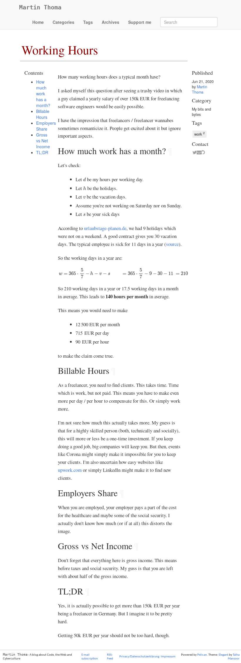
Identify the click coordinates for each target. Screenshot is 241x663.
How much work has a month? (43, 93)
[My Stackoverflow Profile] (205, 152)
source (172, 244)
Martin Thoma (40, 7)
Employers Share (46, 126)
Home (38, 22)
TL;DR (42, 152)
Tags (88, 22)
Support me (139, 22)
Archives (110, 22)
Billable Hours (42, 114)
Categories (63, 22)
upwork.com (70, 470)
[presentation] (84, 179)
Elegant (223, 655)
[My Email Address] (197, 152)
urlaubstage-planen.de (105, 228)
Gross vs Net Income (43, 140)
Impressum (168, 656)
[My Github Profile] (201, 152)
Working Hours (59, 49)
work (199, 134)
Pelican (202, 655)
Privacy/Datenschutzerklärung (139, 656)
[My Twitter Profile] (193, 152)
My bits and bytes (201, 111)
